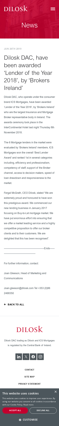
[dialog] (29, 407)
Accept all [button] (15, 410)
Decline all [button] (43, 410)
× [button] (55, 392)
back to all (16, 304)
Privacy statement (29, 384)
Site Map (29, 377)
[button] (29, 419)
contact (29, 370)
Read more (28, 404)
